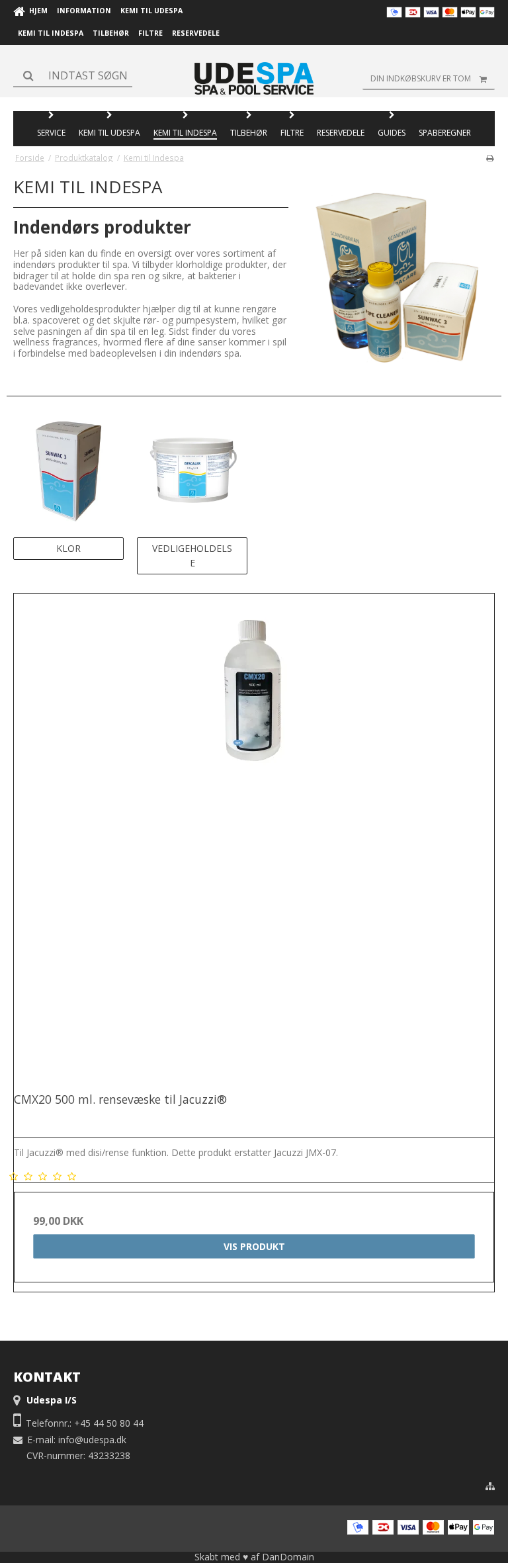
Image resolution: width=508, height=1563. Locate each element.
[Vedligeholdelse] (192, 470)
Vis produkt (254, 1246)
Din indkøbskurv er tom (420, 78)
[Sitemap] (490, 1486)
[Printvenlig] (490, 157)
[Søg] (72, 75)
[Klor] (68, 470)
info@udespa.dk (92, 1439)
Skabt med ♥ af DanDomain (254, 1556)
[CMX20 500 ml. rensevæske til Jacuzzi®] (254, 834)
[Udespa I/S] (254, 78)
